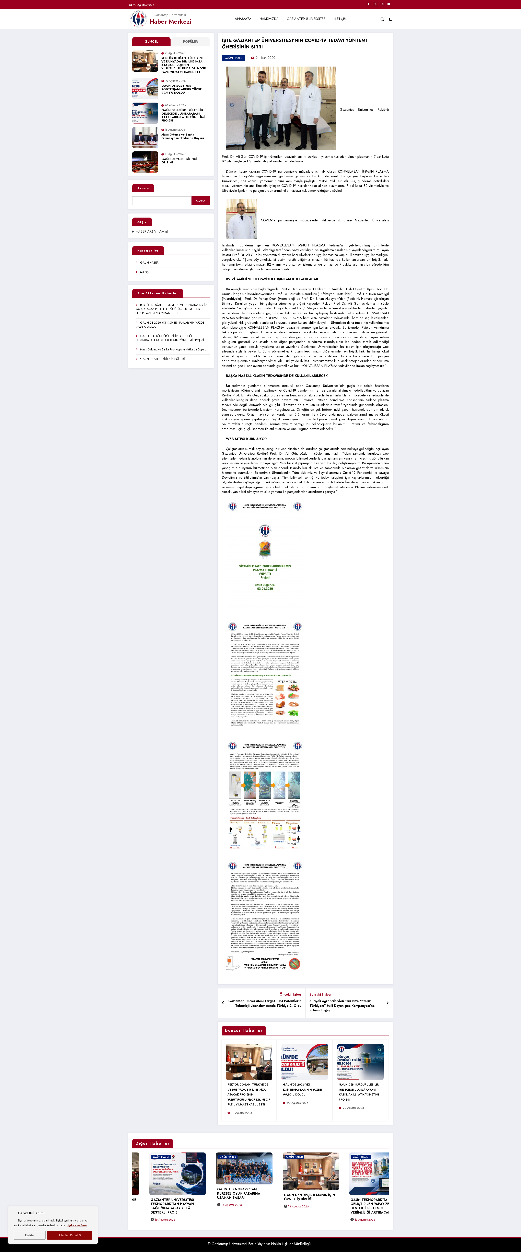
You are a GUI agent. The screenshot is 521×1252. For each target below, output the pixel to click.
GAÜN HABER (149, 262)
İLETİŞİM (340, 18)
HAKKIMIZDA (269, 18)
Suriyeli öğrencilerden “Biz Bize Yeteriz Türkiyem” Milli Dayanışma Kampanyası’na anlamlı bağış (342, 1005)
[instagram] (382, 4)
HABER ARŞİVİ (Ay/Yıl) (152, 231)
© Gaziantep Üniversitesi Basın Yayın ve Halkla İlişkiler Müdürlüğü (259, 1244)
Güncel (151, 41)
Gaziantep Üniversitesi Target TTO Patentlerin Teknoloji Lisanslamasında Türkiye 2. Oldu (264, 1003)
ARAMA (200, 201)
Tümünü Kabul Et (70, 1235)
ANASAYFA (243, 18)
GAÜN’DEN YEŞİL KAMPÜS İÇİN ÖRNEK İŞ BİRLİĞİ (138, 1197)
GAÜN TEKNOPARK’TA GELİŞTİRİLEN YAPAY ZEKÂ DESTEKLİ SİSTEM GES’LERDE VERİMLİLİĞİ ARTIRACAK (204, 1206)
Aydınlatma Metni (77, 1225)
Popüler (190, 41)
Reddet (29, 1235)
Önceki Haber (290, 994)
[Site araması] (382, 19)
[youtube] (388, 4)
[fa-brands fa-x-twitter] (375, 4)
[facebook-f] (368, 4)
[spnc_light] (390, 19)
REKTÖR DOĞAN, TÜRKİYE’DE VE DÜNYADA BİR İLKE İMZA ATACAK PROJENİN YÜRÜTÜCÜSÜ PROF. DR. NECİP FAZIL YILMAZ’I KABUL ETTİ (183, 65)
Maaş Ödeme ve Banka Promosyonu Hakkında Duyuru (182, 136)
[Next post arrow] (387, 1003)
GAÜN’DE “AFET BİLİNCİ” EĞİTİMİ (179, 160)
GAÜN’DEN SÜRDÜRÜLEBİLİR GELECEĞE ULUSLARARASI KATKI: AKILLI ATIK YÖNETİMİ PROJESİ (183, 115)
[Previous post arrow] (223, 1003)
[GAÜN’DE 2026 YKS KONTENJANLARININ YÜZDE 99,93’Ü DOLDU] (304, 1061)
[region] (53, 1225)
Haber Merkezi (171, 21)
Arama (143, 188)
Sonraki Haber (321, 994)
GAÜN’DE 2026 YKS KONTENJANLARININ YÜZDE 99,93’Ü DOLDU (181, 89)
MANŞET (146, 272)
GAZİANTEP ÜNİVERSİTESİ (306, 18)
